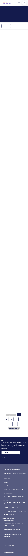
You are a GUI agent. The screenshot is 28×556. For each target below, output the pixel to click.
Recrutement (8, 123)
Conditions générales (9, 545)
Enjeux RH (5, 477)
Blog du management (8, 552)
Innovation (8, 45)
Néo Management (8, 493)
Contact (6, 452)
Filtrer (5, 26)
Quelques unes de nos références (12, 469)
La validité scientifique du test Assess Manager (15, 473)
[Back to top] (23, 551)
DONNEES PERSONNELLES (9, 549)
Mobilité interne (8, 486)
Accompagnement (13, 44)
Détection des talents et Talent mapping (13, 489)
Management (14, 45)
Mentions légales (8, 541)
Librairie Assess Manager (10, 514)
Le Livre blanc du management (11, 507)
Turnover (6, 482)
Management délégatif (9, 520)
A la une (7, 44)
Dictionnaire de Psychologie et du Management (15, 511)
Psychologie (15, 193)
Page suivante (13, 428)
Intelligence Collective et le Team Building (14, 496)
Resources (5, 500)
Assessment (12, 81)
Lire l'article (8, 65)
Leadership (7, 83)
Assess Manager (6, 468)
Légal (4, 540)
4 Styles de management (9, 518)
